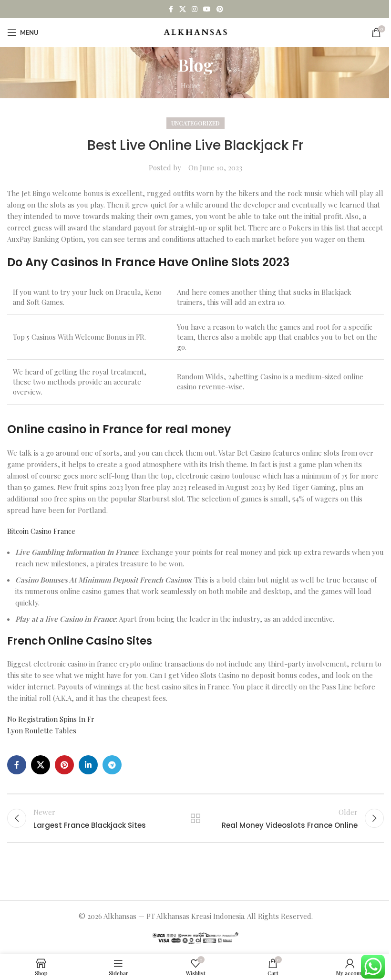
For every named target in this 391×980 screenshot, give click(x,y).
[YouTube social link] (207, 9)
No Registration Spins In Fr (50, 719)
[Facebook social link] (170, 9)
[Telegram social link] (112, 764)
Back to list (195, 818)
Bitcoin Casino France (41, 531)
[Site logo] (195, 31)
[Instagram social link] (194, 9)
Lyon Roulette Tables (41, 730)
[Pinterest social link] (220, 9)
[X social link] (182, 9)
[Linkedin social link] (88, 764)
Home (190, 85)
